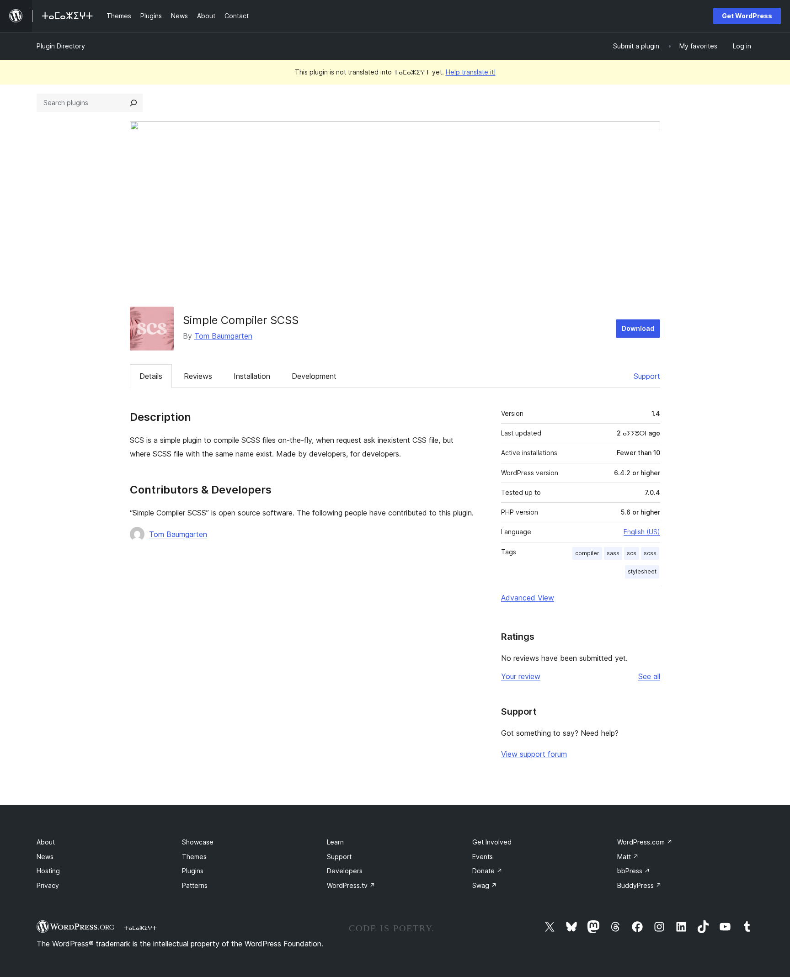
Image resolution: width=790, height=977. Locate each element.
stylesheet (642, 571)
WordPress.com (645, 842)
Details (150, 376)
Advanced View (527, 597)
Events (482, 856)
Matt (628, 856)
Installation (252, 376)
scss (650, 553)
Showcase (198, 842)
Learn (335, 842)
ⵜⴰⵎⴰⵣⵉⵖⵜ (140, 927)
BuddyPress (639, 885)
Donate (487, 871)
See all (649, 676)
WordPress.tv (351, 885)
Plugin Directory (61, 46)
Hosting (48, 871)
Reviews (198, 376)
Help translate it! (471, 72)
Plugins (192, 871)
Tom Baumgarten (223, 335)
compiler (587, 553)
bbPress (633, 871)
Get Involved (492, 842)
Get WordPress (747, 16)
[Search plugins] (133, 103)
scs (631, 553)
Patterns (195, 885)
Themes (194, 856)
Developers (345, 871)
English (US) (642, 532)
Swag (484, 885)
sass (613, 553)
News (45, 856)
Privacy (48, 885)
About (46, 842)
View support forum (534, 754)
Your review (520, 676)
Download (638, 328)
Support (647, 376)
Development (314, 376)
